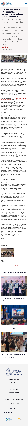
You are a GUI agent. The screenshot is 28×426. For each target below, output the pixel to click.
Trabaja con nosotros (14, 392)
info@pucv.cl (15, 408)
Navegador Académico (14, 379)
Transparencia (14, 395)
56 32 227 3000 (15, 403)
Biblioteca (14, 386)
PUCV (16, 266)
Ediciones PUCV (14, 389)
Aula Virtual (14, 382)
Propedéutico (7, 266)
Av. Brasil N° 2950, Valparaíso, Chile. (15, 399)
